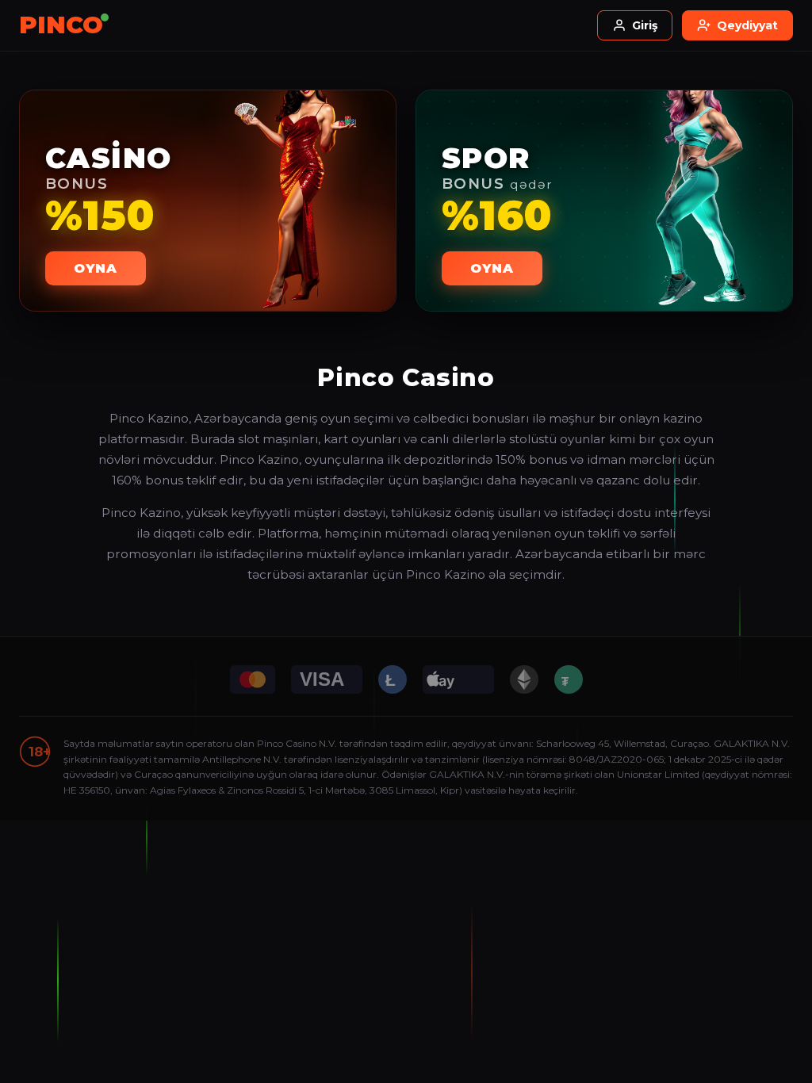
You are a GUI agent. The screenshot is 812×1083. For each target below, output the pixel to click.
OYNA (95, 268)
